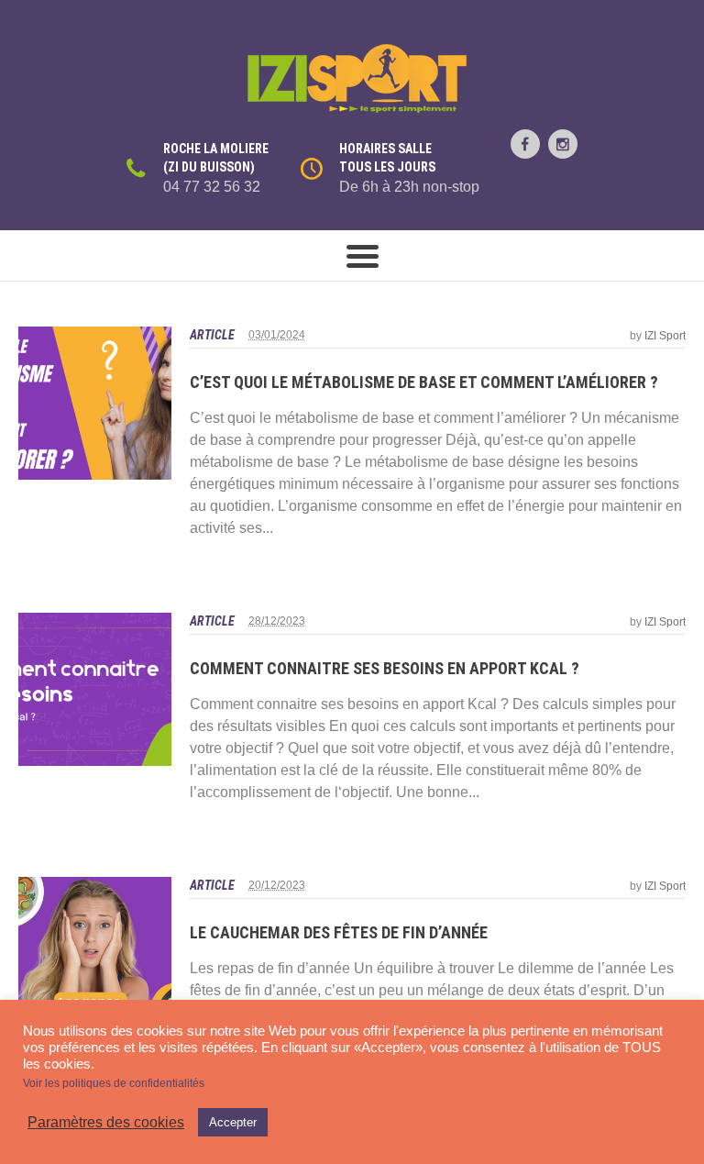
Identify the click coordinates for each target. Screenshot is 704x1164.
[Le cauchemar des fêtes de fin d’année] (94, 953)
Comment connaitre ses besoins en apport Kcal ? (384, 668)
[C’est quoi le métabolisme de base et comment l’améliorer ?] (94, 403)
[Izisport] (352, 78)
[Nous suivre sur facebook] (525, 144)
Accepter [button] (233, 1122)
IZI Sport (665, 335)
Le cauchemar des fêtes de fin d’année (339, 932)
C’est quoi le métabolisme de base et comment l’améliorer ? (424, 382)
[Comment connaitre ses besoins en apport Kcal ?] (94, 689)
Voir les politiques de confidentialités (113, 1083)
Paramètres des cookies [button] (106, 1122)
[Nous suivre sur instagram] (563, 144)
